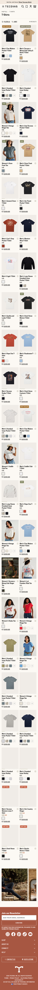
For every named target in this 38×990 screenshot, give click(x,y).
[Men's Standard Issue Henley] (27, 74)
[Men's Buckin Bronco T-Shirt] (27, 835)
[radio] (3, 55)
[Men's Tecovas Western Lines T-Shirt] (10, 795)
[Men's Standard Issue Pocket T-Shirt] (10, 74)
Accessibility (19, 980)
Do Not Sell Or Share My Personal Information (19, 982)
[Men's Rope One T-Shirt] (10, 340)
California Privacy (27, 978)
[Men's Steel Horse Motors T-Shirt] (27, 302)
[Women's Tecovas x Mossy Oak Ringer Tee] (10, 568)
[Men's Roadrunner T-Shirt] (27, 340)
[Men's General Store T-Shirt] (10, 187)
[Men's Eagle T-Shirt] (10, 263)
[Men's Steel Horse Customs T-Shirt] (27, 377)
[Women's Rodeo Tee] (10, 607)
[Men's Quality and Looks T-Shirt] (10, 302)
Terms (6, 978)
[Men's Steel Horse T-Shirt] (10, 835)
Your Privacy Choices (20, 984)
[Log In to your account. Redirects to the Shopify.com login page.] (30, 6)
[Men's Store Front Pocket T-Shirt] (27, 150)
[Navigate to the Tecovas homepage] (11, 6)
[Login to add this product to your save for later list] (17, 50)
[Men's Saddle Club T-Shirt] (27, 453)
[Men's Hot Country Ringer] (27, 795)
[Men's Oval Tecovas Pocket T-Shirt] (27, 112)
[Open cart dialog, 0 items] (34, 6)
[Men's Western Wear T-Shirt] (27, 225)
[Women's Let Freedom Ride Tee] (27, 568)
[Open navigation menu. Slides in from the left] (3, 6)
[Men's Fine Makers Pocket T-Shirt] (10, 35)
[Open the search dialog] (22, 6)
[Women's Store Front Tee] (10, 150)
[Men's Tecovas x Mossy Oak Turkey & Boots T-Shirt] (27, 35)
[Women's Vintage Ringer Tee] (10, 112)
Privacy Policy (15, 978)
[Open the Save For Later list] (26, 6)
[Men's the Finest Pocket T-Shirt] (27, 187)
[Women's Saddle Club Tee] (10, 453)
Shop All (4, 11)
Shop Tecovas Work (25, 2)
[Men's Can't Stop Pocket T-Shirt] (10, 225)
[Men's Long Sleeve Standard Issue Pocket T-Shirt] (27, 263)
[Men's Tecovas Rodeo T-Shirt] (10, 377)
